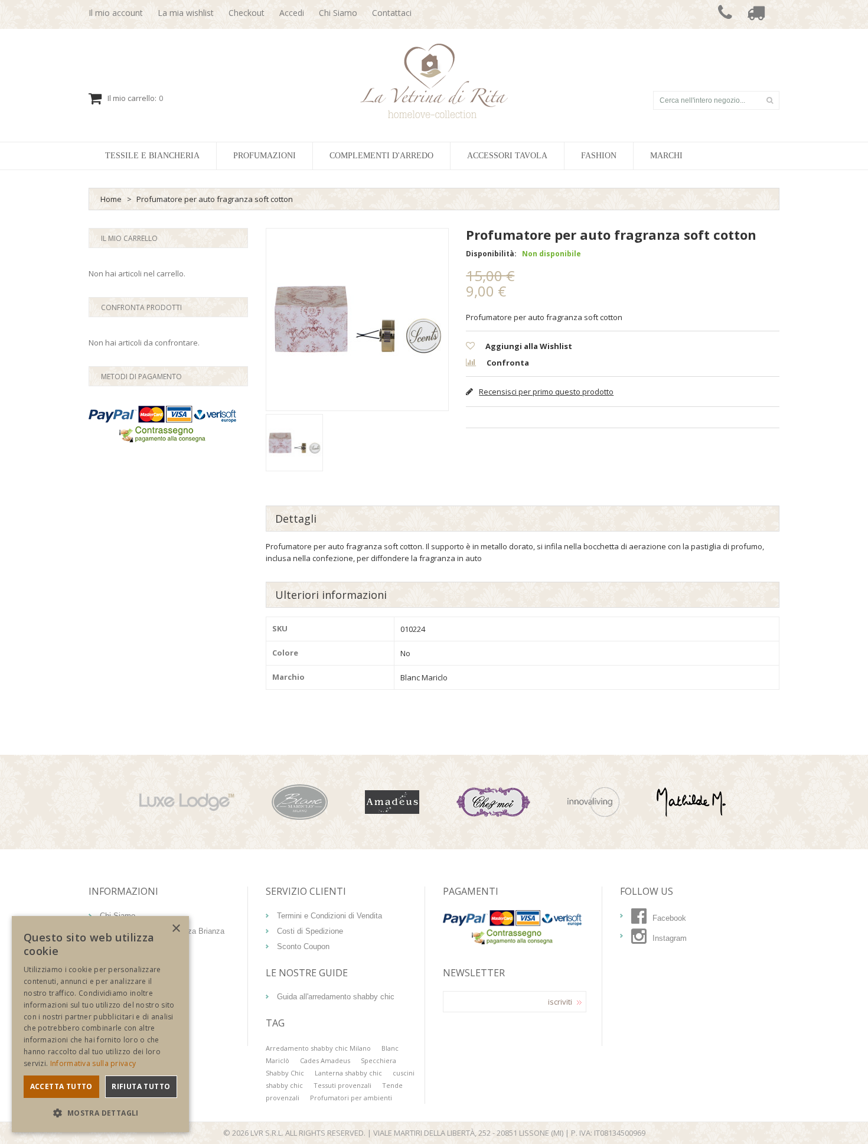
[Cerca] (769, 100)
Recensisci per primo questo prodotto (546, 391)
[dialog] (100, 1024)
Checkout (247, 12)
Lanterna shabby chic (348, 1072)
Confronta (507, 362)
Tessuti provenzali (342, 1085)
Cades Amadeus (325, 1060)
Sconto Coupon (303, 946)
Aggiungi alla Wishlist (528, 346)
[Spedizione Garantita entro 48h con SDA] (756, 14)
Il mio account (116, 12)
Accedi (291, 12)
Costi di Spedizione (310, 931)
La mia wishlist (186, 12)
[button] (100, 1113)
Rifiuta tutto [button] (141, 1086)
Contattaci (392, 12)
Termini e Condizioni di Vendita (329, 915)
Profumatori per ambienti (351, 1097)
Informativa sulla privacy (93, 1063)
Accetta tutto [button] (61, 1086)
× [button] (175, 928)
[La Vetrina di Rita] (434, 81)
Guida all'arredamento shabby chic (335, 996)
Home (111, 199)
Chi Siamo (338, 12)
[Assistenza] (725, 14)
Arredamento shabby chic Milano (318, 1048)
